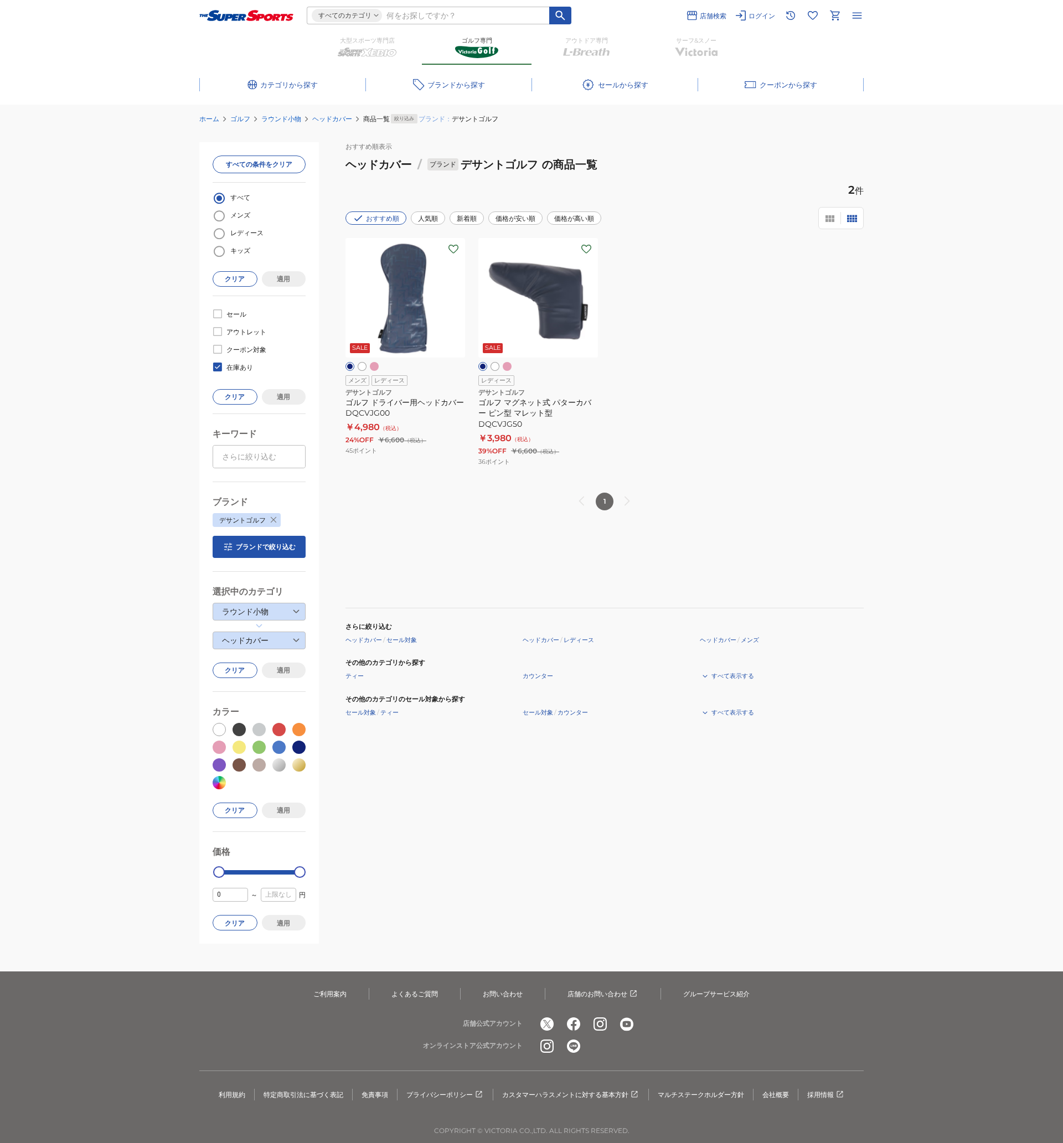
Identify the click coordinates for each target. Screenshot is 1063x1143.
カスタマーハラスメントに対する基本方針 (565, 1094)
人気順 (428, 218)
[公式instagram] (600, 1024)
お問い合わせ (503, 994)
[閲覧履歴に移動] (790, 15)
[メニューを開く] (857, 15)
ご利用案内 (330, 994)
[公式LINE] (573, 1046)
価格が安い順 (515, 218)
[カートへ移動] (835, 15)
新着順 (467, 218)
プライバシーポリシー (439, 1094)
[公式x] (547, 1024)
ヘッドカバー (332, 119)
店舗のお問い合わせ (597, 994)
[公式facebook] (573, 1024)
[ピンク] (374, 366)
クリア (235, 279)
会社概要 (775, 1094)
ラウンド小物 (281, 119)
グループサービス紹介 (716, 994)
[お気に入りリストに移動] (812, 15)
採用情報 (820, 1094)
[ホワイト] (362, 366)
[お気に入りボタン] (453, 249)
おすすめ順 (382, 218)
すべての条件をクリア (259, 164)
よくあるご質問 (414, 994)
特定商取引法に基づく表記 (303, 1094)
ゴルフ (240, 119)
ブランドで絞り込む (266, 546)
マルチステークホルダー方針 (701, 1094)
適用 (283, 279)
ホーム (209, 119)
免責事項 (375, 1094)
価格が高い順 (574, 218)
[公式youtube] (626, 1024)
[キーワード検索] (560, 15)
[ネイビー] (349, 366)
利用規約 (232, 1094)
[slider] (219, 872)
